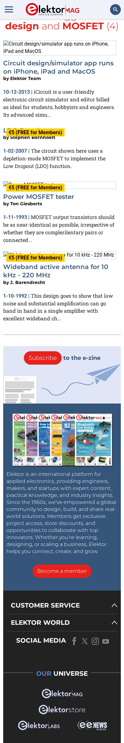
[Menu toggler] (9, 9)
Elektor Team (25, 78)
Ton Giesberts (26, 204)
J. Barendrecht (27, 282)
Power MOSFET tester (38, 196)
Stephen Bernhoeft (32, 137)
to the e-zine (64, 357)
